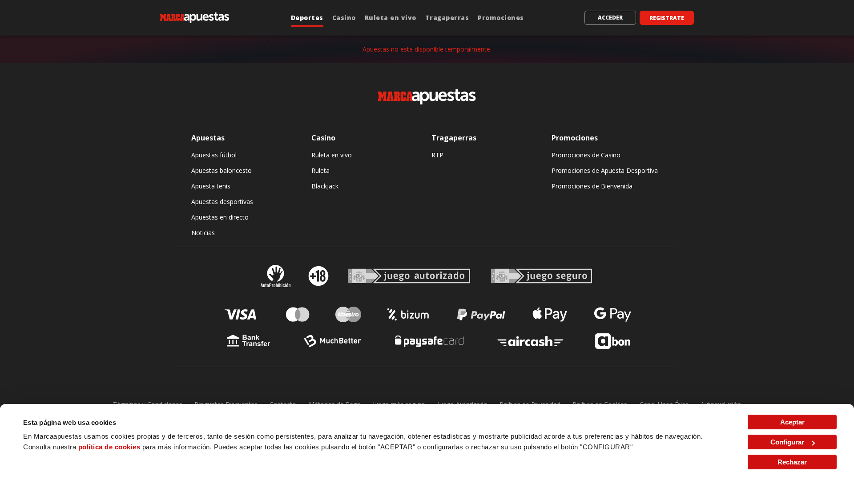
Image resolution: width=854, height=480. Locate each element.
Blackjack (324, 186)
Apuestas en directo (220, 217)
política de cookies (109, 447)
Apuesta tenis (210, 186)
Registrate (666, 18)
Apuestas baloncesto (221, 170)
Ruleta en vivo (390, 17)
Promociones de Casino (586, 155)
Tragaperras (447, 17)
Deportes (307, 17)
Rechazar (792, 462)
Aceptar (792, 422)
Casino (344, 17)
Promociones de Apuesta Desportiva (605, 170)
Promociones (501, 17)
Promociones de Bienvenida (592, 186)
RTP (437, 155)
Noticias (203, 232)
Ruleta (320, 170)
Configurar (787, 442)
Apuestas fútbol (214, 155)
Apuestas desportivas (222, 201)
